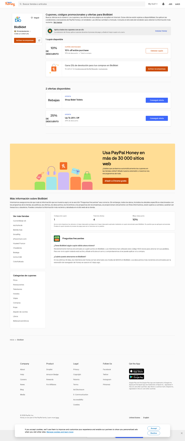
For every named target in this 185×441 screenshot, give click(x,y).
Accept (154, 428)
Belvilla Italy (17, 230)
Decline (154, 433)
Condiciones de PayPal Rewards (86, 69)
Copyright (77, 374)
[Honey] (10, 4)
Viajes (15, 298)
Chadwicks (17, 248)
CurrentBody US (19, 221)
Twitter (105, 374)
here (57, 418)
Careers (23, 379)
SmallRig (16, 234)
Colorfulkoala (18, 261)
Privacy (76, 369)
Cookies (76, 405)
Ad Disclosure (78, 389)
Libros (15, 316)
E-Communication (80, 394)
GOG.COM (17, 257)
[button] (139, 417)
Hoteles (16, 294)
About (22, 369)
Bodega (16, 252)
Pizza (15, 280)
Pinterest (106, 384)
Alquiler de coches (20, 312)
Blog (22, 389)
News (22, 384)
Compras (17, 303)
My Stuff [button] (152, 4)
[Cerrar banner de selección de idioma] (181, 433)
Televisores (17, 289)
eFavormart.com (20, 239)
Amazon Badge (52, 374)
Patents (76, 379)
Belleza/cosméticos (21, 321)
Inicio (12, 340)
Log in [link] (177, 4)
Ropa (15, 307)
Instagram (107, 379)
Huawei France (19, 243)
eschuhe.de (17, 225)
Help (22, 374)
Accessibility (78, 399)
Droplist (49, 369)
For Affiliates (51, 384)
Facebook (107, 369)
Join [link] (170, 4)
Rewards (49, 379)
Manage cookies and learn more (60, 432)
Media (22, 394)
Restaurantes (18, 285)
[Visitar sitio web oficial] (39, 40)
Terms (75, 384)
